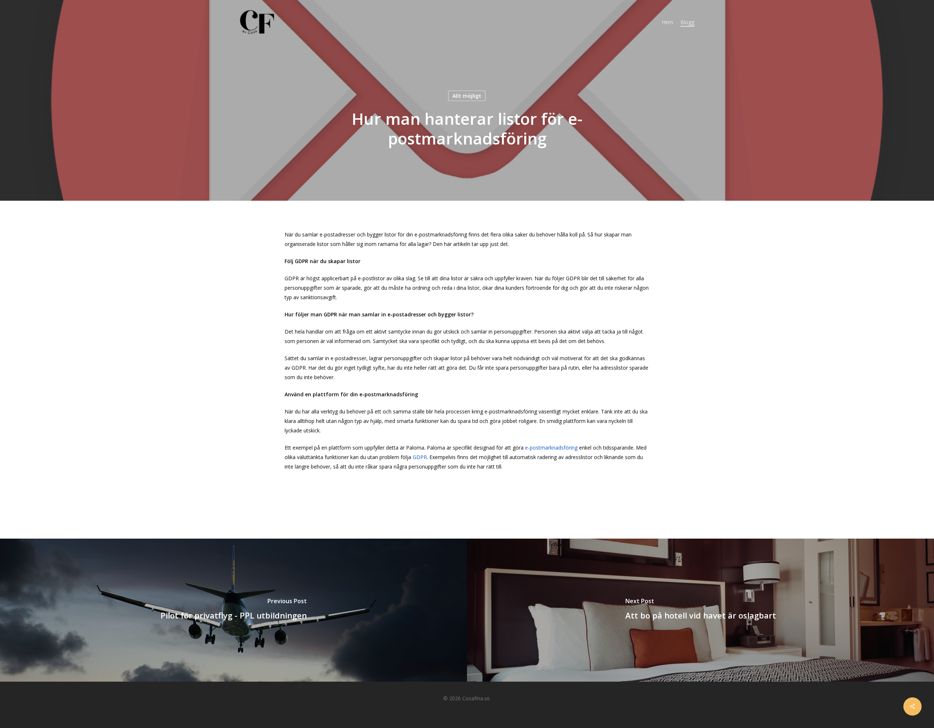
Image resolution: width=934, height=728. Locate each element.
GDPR (420, 457)
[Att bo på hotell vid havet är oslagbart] (700, 610)
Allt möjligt (466, 95)
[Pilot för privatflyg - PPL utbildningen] (233, 610)
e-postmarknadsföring (552, 447)
